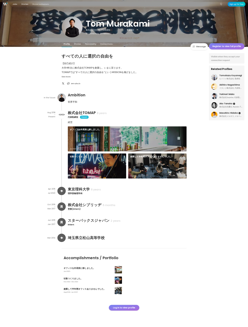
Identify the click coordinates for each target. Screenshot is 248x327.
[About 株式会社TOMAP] (61, 114)
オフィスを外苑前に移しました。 (86, 129)
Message (201, 46)
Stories (77, 44)
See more (66, 76)
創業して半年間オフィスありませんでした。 (151, 156)
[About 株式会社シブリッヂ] (61, 206)
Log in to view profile (124, 307)
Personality (90, 44)
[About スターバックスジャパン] (61, 222)
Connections (106, 44)
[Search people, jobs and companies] (221, 4)
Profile (67, 44)
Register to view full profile (226, 46)
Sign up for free (237, 4)
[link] (127, 138)
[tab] (67, 44)
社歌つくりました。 (79, 156)
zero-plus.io (75, 83)
